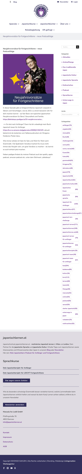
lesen (66, 285)
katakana (67, 269)
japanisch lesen (69, 254)
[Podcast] (15, 468)
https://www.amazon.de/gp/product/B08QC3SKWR (23, 130)
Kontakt (6, 432)
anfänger (67, 125)
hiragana (67, 164)
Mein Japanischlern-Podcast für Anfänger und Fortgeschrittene (35, 353)
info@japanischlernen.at (12, 422)
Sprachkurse (67, 95)
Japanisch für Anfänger (70, 203)
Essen (66, 153)
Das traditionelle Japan (69, 68)
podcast (67, 301)
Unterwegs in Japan (68, 101)
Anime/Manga (68, 62)
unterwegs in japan (70, 314)
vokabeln (67, 320)
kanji (66, 266)
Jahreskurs (68, 168)
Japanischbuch (69, 180)
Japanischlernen (70, 228)
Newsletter (59, 350)
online (66, 297)
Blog (15, 2)
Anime (66, 133)
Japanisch (68, 176)
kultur (66, 273)
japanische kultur (70, 184)
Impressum (7, 437)
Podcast (66, 90)
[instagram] (8, 468)
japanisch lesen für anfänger (70, 260)
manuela (67, 293)
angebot (67, 129)
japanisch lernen (70, 224)
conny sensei (68, 149)
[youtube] (11, 468)
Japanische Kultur (69, 75)
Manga (66, 289)
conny (66, 145)
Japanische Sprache (70, 80)
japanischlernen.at (70, 232)
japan (66, 172)
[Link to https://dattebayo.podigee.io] (10, 2)
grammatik (68, 160)
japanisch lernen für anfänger (70, 237)
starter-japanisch (70, 308)
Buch (66, 137)
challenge (68, 141)
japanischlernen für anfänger (70, 245)
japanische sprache (70, 196)
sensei (66, 305)
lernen (66, 281)
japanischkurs (69, 209)
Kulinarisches (68, 85)
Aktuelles (66, 57)
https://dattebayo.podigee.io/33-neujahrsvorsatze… (23, 119)
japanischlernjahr (70, 251)
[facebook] (4, 468)
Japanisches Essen (70, 189)
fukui (66, 156)
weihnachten (68, 324)
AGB (5, 446)
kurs (66, 277)
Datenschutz (8, 442)
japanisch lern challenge (70, 218)
